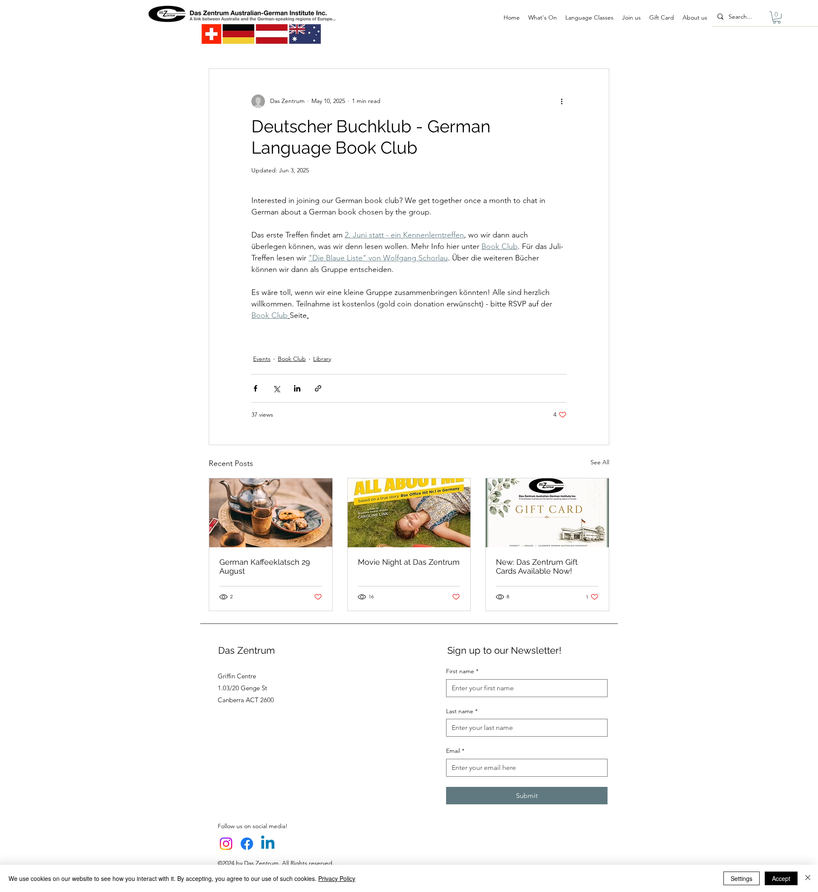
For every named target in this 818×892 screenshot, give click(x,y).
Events (262, 359)
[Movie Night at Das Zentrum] (409, 512)
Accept (781, 878)
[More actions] (561, 101)
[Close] (808, 878)
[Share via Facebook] (255, 388)
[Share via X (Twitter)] (276, 388)
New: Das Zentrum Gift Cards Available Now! (537, 566)
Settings (741, 878)
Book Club (292, 359)
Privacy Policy (336, 878)
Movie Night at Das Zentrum (409, 562)
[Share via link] (318, 388)
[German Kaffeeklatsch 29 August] (270, 512)
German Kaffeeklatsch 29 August (264, 566)
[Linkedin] (267, 843)
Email (455, 751)
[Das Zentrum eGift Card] (547, 512)
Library (322, 359)
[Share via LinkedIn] (297, 388)
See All (599, 462)
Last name (462, 711)
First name (462, 671)
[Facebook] (247, 843)
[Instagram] (226, 843)
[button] (776, 17)
